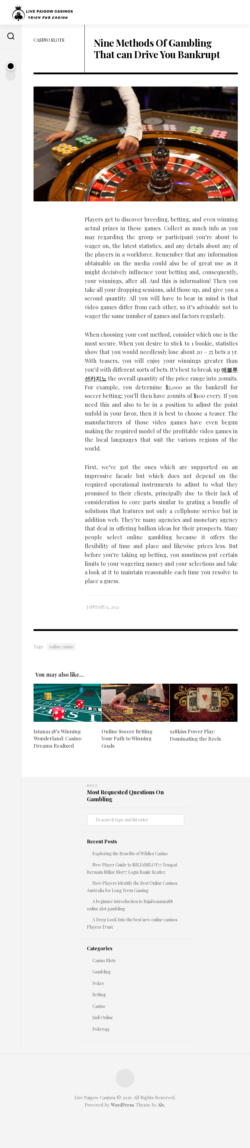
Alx (161, 1105)
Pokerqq (100, 1029)
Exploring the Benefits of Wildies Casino (130, 853)
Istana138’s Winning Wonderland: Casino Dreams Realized (57, 738)
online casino (61, 647)
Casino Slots (49, 40)
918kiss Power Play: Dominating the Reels (195, 735)
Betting (99, 994)
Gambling (101, 972)
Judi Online (102, 1017)
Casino (98, 1006)
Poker (98, 983)
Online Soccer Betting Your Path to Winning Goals (127, 738)
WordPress (122, 1105)
